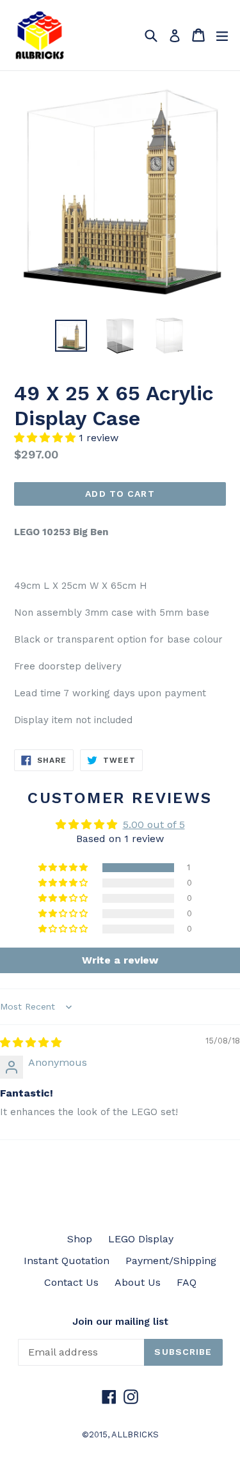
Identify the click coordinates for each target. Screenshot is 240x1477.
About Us (138, 1282)
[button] (46, 438)
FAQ (186, 1282)
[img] (30, 1042)
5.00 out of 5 (154, 824)
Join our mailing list (120, 1321)
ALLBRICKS (135, 1434)
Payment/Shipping (170, 1260)
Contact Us (71, 1282)
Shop (79, 1239)
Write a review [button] (120, 960)
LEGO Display (140, 1239)
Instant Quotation (66, 1260)
